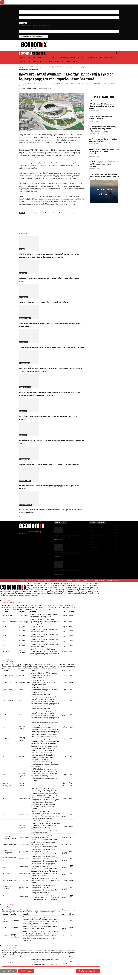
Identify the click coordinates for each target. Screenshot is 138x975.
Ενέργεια (31, 57)
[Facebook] (36, 224)
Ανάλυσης (9, 905)
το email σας (23, 34)
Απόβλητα (82, 57)
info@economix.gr (35, 532)
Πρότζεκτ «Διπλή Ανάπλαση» (66, 212)
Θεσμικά (23, 62)
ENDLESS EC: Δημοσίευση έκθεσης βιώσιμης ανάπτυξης (101, 117)
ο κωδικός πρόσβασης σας (28, 21)
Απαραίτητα (10, 600)
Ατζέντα (49, 62)
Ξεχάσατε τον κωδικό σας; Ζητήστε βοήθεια (34, 25)
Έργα (39, 57)
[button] (117, 53)
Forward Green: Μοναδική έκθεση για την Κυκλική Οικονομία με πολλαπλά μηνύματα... (68, 553)
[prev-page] (19, 516)
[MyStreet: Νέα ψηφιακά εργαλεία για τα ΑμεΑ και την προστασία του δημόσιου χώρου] (51, 453)
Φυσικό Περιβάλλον (68, 57)
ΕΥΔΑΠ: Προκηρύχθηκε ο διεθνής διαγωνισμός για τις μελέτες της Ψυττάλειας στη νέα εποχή (51, 347)
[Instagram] (21, 534)
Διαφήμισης (10, 659)
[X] (40, 224)
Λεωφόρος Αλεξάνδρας (51, 212)
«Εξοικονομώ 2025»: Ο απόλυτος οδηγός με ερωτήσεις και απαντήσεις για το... (67, 571)
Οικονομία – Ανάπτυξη (108, 57)
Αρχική (22, 57)
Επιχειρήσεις (22, 273)
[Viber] (53, 224)
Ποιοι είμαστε (60, 580)
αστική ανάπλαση (31, 212)
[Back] (19, 5)
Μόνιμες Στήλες (72, 62)
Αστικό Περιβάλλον (50, 57)
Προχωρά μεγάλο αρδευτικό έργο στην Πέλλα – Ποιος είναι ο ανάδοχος (43, 302)
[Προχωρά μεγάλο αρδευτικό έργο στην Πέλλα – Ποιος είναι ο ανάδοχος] (51, 291)
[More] (71, 224)
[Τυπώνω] (66, 224)
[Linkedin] (58, 224)
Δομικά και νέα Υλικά (25, 387)
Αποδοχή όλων (26, 971)
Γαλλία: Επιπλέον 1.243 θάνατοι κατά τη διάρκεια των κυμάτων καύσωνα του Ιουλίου (102, 106)
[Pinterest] (45, 224)
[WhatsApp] (49, 224)
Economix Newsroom (32, 89)
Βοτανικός (40, 212)
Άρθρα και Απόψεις (36, 62)
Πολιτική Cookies (87, 580)
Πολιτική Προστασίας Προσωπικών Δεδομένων (106, 580)
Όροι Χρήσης (77, 580)
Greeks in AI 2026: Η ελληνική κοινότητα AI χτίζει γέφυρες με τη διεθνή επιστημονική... (104, 151)
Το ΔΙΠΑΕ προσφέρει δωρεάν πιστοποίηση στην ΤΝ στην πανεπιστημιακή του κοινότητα (103, 164)
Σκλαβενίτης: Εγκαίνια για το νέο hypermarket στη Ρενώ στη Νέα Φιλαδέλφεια (68, 536)
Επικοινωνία (69, 580)
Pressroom (59, 62)
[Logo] (25, 54)
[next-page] (21, 516)
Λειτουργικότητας (12, 946)
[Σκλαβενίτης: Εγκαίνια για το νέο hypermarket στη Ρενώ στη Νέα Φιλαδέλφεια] (69, 530)
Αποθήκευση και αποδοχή (88, 971)
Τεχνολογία (92, 57)
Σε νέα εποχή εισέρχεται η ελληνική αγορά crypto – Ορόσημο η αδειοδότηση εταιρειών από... (104, 176)
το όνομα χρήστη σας (26, 15)
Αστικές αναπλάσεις (42, 67)
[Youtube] (26, 534)
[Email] (62, 224)
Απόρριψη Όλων (9, 971)
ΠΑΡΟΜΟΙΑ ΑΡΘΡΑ (24, 233)
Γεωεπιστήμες (23, 297)
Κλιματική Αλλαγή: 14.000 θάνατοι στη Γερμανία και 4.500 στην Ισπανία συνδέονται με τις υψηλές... (102, 129)
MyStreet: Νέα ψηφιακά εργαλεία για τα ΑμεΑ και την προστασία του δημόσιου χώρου (49, 464)
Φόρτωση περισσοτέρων (98, 179)
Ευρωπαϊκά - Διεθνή (24, 318)
